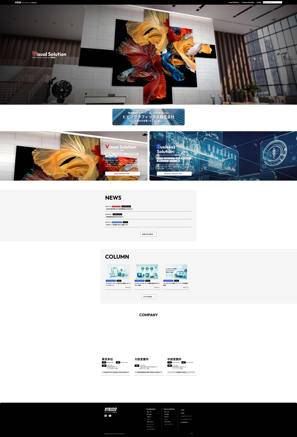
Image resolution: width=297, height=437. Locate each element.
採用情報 (182, 413)
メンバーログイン (151, 429)
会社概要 (259, 2)
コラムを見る (147, 296)
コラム (148, 419)
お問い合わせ (150, 421)
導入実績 (149, 414)
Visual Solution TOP (122, 173)
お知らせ (149, 417)
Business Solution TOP (173, 173)
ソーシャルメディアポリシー (187, 419)
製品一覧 (149, 412)
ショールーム (150, 424)
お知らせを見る (147, 234)
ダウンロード (150, 426)
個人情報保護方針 (184, 422)
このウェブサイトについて (186, 416)
